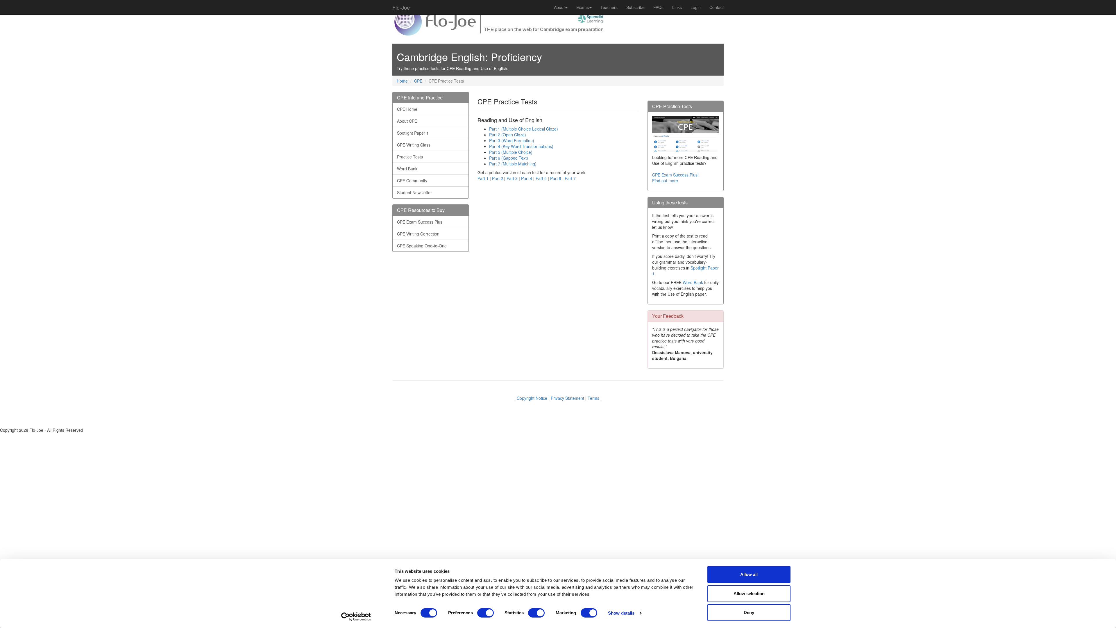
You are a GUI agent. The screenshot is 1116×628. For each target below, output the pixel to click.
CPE (418, 81)
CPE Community (412, 180)
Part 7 (570, 178)
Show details (621, 613)
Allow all (749, 574)
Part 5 (541, 178)
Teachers (609, 7)
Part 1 (483, 178)
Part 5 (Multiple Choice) (510, 152)
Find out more (665, 180)
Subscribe (635, 7)
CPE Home (407, 109)
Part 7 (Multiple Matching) (512, 164)
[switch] (485, 613)
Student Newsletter (414, 192)
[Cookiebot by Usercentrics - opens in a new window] (356, 616)
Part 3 (512, 178)
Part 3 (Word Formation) (511, 140)
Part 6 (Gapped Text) (508, 158)
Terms (593, 398)
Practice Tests (410, 157)
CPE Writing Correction (418, 234)
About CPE (407, 121)
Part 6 (555, 178)
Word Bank (407, 169)
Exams (582, 7)
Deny (749, 612)
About (559, 7)
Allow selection (749, 593)
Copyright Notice (532, 398)
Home (402, 81)
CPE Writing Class (413, 145)
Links (677, 7)
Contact (716, 7)
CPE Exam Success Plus (419, 222)
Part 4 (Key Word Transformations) (521, 146)
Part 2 (497, 178)
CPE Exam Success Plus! (675, 175)
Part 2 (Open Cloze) (507, 135)
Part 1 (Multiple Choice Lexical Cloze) (523, 129)
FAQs (658, 7)
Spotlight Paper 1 (413, 133)
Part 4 (526, 178)
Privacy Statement (567, 398)
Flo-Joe (401, 7)
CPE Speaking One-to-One (422, 246)
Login (696, 7)
